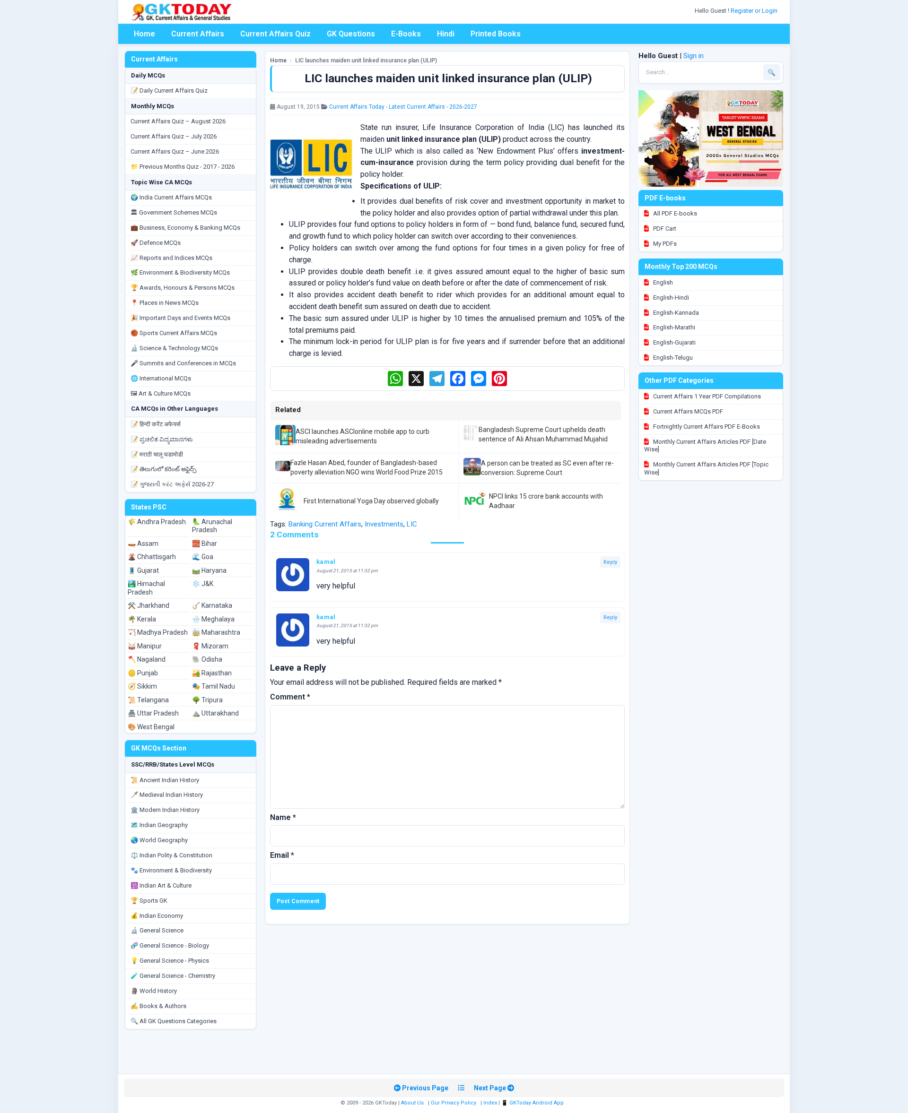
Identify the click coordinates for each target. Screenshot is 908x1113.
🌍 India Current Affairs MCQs (171, 197)
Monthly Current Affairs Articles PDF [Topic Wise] (706, 468)
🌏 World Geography (159, 840)
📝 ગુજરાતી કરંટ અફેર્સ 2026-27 (172, 484)
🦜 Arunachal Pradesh (212, 526)
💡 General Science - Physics (170, 960)
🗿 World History (154, 990)
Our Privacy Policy (453, 1103)
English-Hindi (670, 297)
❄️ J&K (202, 583)
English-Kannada (675, 312)
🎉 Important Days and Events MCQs (180, 317)
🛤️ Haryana (209, 570)
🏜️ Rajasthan (212, 673)
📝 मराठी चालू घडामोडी (157, 454)
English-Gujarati (674, 342)
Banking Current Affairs (324, 524)
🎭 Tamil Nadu (213, 686)
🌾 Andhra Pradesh (157, 522)
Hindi (445, 33)
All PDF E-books (674, 213)
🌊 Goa (202, 557)
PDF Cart (664, 228)
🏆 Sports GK (149, 900)
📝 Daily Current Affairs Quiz (169, 90)
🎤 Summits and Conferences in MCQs (183, 363)
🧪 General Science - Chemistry (173, 975)
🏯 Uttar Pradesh (153, 713)
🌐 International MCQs (161, 378)
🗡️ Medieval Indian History (167, 794)
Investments (384, 524)
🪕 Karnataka (212, 605)
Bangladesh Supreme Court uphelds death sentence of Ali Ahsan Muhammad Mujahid (543, 434)
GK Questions (351, 33)
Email (282, 855)
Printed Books (496, 33)
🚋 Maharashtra (216, 632)
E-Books (406, 33)
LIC (412, 524)
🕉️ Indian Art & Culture (161, 885)
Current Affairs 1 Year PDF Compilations (706, 396)
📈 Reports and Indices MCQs (171, 257)
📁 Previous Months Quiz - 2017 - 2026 (183, 166)
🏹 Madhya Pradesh (158, 632)
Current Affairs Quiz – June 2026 (175, 151)
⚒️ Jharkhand (148, 605)
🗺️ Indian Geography (159, 824)
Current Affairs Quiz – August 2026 (178, 121)
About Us (412, 1103)
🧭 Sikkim (142, 686)
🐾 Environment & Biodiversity (171, 870)
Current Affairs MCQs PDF (687, 411)
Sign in (693, 56)
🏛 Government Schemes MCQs (174, 212)
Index (490, 1103)
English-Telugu (672, 357)
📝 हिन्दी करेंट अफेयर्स (156, 424)
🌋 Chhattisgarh (152, 557)
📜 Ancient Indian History (165, 780)
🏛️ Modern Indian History (165, 809)
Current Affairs (197, 33)
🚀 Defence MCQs (156, 242)
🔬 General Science (157, 930)
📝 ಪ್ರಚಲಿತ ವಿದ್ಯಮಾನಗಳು (162, 439)
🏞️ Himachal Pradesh (146, 588)
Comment (290, 696)
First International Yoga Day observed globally (371, 501)
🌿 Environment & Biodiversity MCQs (180, 272)
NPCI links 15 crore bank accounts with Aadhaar (546, 500)
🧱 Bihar (204, 543)
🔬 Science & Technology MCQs (174, 348)
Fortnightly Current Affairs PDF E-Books (706, 426)
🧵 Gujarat (143, 570)
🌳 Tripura (207, 700)
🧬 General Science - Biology (170, 945)
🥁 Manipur (145, 646)
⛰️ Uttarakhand (215, 713)
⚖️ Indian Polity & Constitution (171, 855)
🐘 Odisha (207, 659)
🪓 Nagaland (147, 659)
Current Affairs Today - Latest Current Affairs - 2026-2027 (403, 107)
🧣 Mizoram (210, 646)
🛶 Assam (143, 543)
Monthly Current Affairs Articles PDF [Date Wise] (705, 445)
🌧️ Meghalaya (213, 619)
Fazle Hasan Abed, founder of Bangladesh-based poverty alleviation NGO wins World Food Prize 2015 (366, 467)
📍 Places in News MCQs (165, 302)
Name (283, 817)
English (662, 282)
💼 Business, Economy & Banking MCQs (185, 227)
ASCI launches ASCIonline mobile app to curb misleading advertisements (362, 436)
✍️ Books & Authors (158, 1005)
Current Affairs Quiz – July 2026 (174, 136)
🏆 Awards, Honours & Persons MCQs (183, 287)
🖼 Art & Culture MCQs (161, 393)
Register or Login (755, 10)
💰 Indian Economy (157, 915)
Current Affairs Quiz (275, 33)
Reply (610, 562)
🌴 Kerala (142, 619)
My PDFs (664, 243)
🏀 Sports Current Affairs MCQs (174, 332)
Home (144, 33)
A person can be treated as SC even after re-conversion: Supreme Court (547, 467)
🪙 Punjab (143, 673)
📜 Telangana (148, 700)
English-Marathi (673, 327)
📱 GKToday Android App (533, 1103)
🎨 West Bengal (151, 727)
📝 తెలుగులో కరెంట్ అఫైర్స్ (163, 469)
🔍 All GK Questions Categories (174, 1021)
